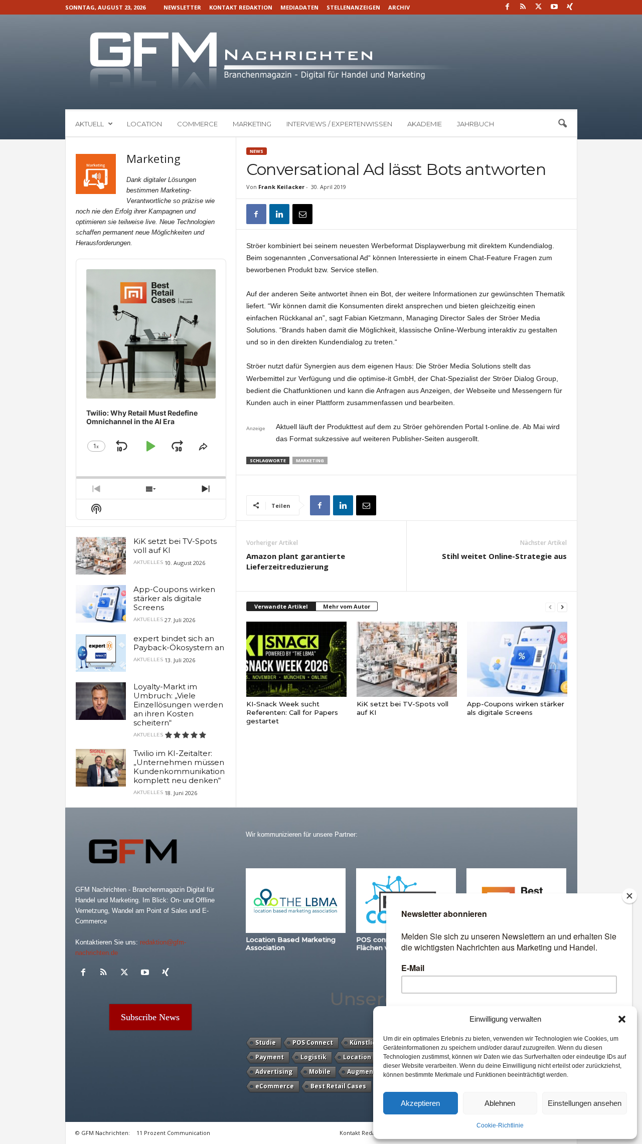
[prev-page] (550, 607)
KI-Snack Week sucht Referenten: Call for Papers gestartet (292, 712)
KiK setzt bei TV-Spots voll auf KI (175, 545)
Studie (265, 1042)
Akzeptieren (420, 1103)
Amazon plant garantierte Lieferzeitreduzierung (295, 561)
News (256, 151)
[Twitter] (539, 7)
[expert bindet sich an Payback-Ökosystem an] (101, 653)
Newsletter (182, 7)
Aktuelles (148, 562)
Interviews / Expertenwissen (339, 124)
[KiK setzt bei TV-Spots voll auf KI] (407, 659)
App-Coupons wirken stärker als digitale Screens (515, 708)
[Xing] (570, 7)
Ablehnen (500, 1103)
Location (144, 124)
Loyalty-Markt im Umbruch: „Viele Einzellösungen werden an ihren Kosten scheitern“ (178, 704)
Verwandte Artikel (281, 606)
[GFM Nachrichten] (321, 62)
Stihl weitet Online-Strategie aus (504, 556)
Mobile (320, 1071)
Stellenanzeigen (353, 7)
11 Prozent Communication (173, 1132)
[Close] (629, 895)
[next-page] (562, 607)
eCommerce (274, 1086)
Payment (269, 1057)
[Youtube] (554, 7)
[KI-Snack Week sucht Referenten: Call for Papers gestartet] (296, 659)
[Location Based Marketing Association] (296, 900)
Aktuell (89, 124)
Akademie (424, 124)
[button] (622, 1019)
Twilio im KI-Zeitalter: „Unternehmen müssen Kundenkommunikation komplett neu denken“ (179, 766)
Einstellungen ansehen (584, 1103)
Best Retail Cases (338, 1086)
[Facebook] (508, 7)
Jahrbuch (475, 124)
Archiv (399, 7)
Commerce (197, 124)
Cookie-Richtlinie (500, 1125)
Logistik (313, 1057)
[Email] (302, 214)
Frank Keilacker (281, 186)
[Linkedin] (279, 214)
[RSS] (523, 7)
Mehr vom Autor (346, 606)
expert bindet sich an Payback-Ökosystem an (178, 643)
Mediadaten (299, 7)
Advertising (273, 1071)
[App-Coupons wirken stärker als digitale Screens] (517, 659)
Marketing (252, 124)
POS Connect (312, 1042)
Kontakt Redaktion (240, 7)
